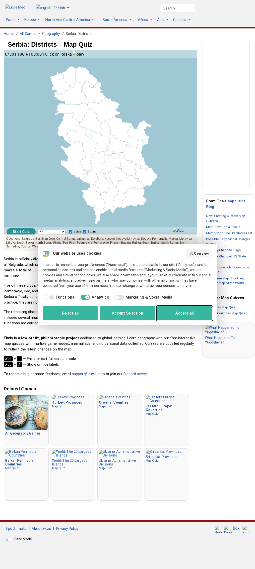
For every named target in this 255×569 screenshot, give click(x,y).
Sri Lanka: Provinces (162, 458)
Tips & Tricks (16, 528)
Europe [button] (30, 19)
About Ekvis (41, 528)
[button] (54, 8)
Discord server (135, 374)
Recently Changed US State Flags (226, 258)
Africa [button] (143, 19)
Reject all (70, 313)
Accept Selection (127, 313)
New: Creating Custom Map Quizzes (225, 218)
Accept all (184, 313)
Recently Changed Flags (223, 250)
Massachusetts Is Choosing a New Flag (227, 269)
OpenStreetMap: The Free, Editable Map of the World (225, 280)
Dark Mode (23, 539)
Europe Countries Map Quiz (225, 313)
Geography (51, 33)
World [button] (11, 19)
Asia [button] (161, 19)
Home (9, 33)
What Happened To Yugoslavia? (220, 340)
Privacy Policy (67, 528)
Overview (201, 253)
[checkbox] (59, 297)
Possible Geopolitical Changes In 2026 (228, 241)
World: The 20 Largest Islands (69, 464)
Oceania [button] (180, 19)
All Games (28, 33)
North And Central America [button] (68, 19)
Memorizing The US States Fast (229, 233)
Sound (92, 231)
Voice (77, 231)
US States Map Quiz (220, 307)
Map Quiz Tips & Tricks (223, 227)
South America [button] (115, 19)
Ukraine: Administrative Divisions (117, 464)
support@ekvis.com (88, 374)
